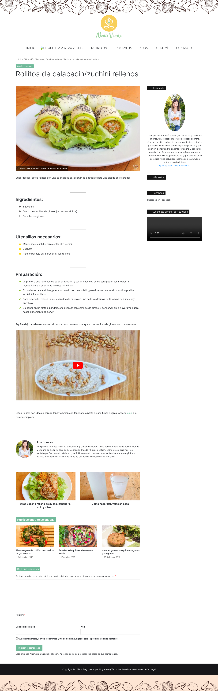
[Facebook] (42, 462)
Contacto (183, 48)
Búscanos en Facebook (158, 200)
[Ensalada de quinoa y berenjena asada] (78, 536)
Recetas (40, 59)
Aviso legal (150, 669)
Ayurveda (124, 48)
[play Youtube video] (78, 365)
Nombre (20, 614)
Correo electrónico (26, 626)
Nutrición (98, 48)
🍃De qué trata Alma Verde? (61, 48)
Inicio (30, 48)
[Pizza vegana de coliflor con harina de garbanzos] (35, 536)
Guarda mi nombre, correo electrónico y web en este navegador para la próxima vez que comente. (68, 638)
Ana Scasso (45, 442)
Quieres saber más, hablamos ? (174, 165)
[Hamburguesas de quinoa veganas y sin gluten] (121, 536)
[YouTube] (46, 462)
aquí (130, 412)
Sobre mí (161, 48)
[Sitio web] (38, 462)
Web (82, 626)
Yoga (143, 48)
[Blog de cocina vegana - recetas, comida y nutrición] (109, 26)
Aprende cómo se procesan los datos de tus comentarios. (89, 654)
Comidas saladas (54, 59)
